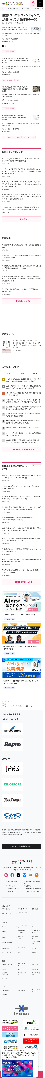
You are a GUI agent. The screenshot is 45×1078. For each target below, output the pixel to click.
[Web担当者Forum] (22, 862)
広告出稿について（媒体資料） (32, 882)
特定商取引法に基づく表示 (33, 888)
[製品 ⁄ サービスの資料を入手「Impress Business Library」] (10, 1048)
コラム (19, 969)
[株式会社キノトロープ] (12, 784)
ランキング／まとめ (36, 974)
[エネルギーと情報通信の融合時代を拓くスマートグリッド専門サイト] (10, 1042)
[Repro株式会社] (12, 744)
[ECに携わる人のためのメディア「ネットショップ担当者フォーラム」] (31, 1042)
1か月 (35, 373)
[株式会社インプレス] (21, 1010)
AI (22, 8)
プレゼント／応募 (36, 990)
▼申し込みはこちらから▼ (10, 1059)
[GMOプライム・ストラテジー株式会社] (12, 816)
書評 (4, 969)
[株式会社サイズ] (12, 800)
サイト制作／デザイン (36, 932)
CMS (4, 937)
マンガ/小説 (35, 969)
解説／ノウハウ (7, 965)
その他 (34, 953)
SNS (28, 8)
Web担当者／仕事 (36, 937)
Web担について (7, 913)
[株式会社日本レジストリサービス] (12, 768)
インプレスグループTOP (32, 891)
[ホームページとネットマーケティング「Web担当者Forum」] (10, 1029)
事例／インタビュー (21, 965)
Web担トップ (5, 702)
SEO (3, 8)
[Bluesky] (24, 875)
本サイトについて (12, 881)
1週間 (22, 373)
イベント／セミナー (22, 974)
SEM (19, 953)
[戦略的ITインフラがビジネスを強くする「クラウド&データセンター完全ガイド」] (10, 1023)
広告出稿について (22, 913)
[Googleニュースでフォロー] (30, 875)
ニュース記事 (21, 990)
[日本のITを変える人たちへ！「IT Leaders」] (31, 1035)
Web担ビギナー (7, 909)
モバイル (34, 948)
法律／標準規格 (7, 943)
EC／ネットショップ (22, 948)
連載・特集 (35, 909)
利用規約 (28, 886)
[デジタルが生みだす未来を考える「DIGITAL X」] (31, 1048)
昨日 (8, 373)
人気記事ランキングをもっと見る (23, 449)
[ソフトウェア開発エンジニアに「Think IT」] (31, 1023)
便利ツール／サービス (7, 974)
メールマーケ (7, 953)
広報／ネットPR (7, 948)
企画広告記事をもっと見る (23, 582)
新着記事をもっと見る (23, 301)
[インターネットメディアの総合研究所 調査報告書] (31, 1029)
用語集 (4, 704)
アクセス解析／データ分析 (22, 932)
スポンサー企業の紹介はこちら (21, 846)
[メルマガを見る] (6, 875)
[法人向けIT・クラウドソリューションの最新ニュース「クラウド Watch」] (10, 1035)
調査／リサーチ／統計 (22, 937)
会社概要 (10, 891)
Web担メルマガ (22, 909)
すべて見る (23, 219)
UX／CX (20, 943)
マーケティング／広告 (13, 8)
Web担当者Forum (9, 3)
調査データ (35, 965)
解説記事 (6, 990)
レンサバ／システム (36, 942)
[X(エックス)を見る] (18, 875)
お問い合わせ (11, 886)
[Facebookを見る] (12, 875)
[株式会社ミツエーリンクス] (12, 729)
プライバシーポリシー (14, 888)
